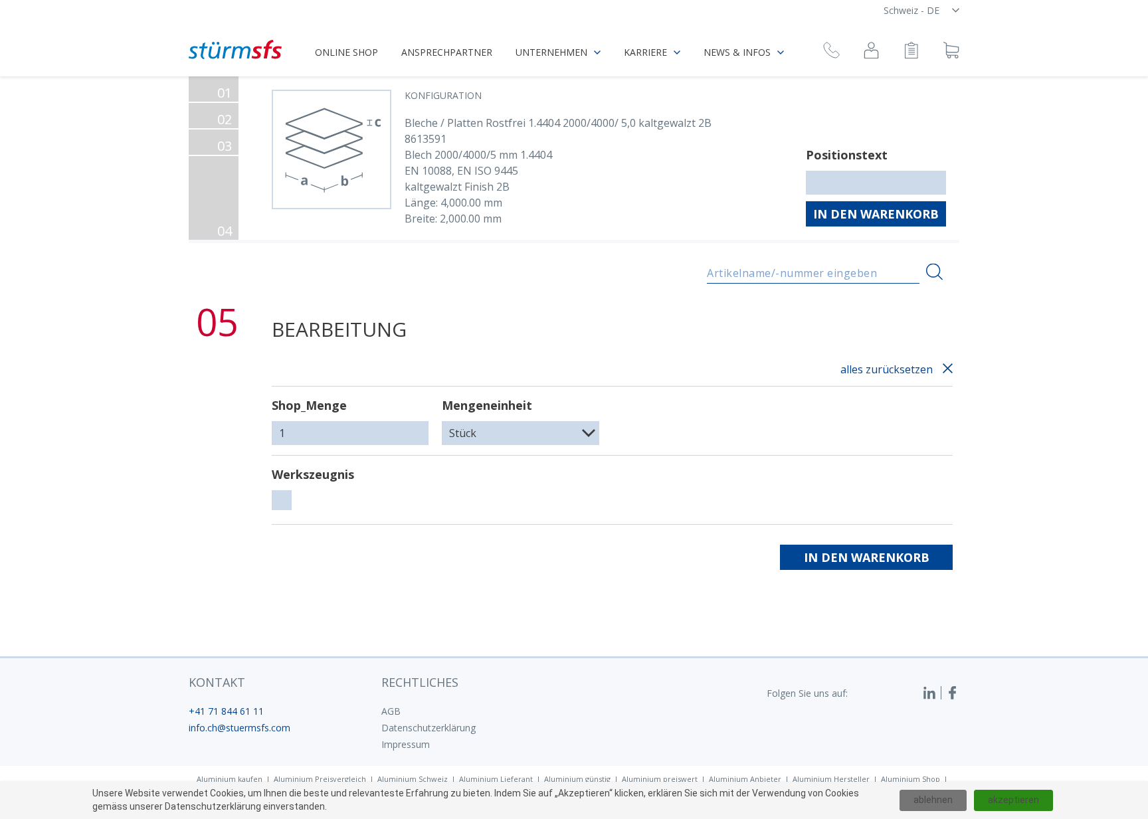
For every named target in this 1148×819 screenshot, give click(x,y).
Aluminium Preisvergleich (320, 779)
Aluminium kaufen (229, 779)
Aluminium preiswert (660, 779)
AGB (391, 711)
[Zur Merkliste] (911, 52)
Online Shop (346, 52)
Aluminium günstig (577, 779)
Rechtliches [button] (419, 682)
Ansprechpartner (446, 52)
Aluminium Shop (910, 779)
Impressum (405, 744)
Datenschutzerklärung (428, 727)
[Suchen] (934, 271)
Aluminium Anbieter (745, 779)
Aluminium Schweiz (412, 779)
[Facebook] (952, 692)
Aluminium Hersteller (831, 779)
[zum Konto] (871, 52)
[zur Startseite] (235, 49)
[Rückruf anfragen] (831, 52)
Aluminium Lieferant (496, 779)
